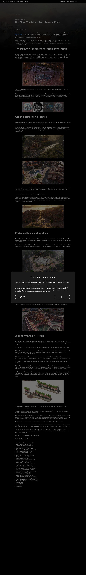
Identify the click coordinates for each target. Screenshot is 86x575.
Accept (66, 297)
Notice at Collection (52, 282)
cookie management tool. (38, 284)
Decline (58, 297)
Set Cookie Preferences (22, 297)
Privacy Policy (42, 282)
